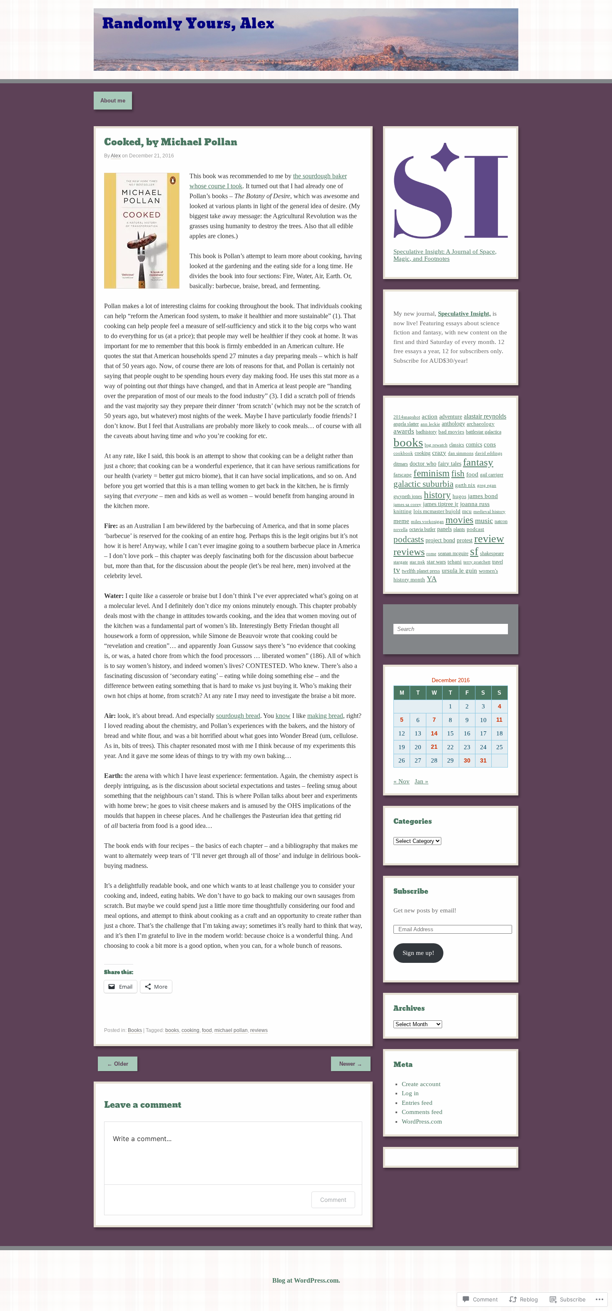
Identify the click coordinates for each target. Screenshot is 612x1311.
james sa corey (407, 504)
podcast (475, 529)
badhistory (426, 432)
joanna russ (475, 504)
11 (499, 720)
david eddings (488, 453)
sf (474, 551)
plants (459, 529)
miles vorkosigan (427, 521)
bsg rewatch (436, 444)
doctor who (423, 464)
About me (112, 100)
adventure (450, 416)
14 (434, 733)
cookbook (403, 453)
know (283, 715)
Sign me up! (418, 953)
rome (431, 553)
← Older (117, 1064)
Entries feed (417, 1102)
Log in (410, 1093)
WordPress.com (422, 1121)
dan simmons (460, 453)
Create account (421, 1084)
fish (458, 474)
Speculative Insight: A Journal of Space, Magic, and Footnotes (445, 255)
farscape (402, 475)
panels (444, 529)
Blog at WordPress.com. (306, 1280)
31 (483, 761)
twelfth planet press (421, 571)
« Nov (401, 781)
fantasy (478, 462)
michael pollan (231, 1030)
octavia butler (422, 529)
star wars (436, 562)
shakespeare (492, 553)
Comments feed (422, 1112)
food (207, 1030)
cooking (190, 1030)
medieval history (489, 511)
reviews (259, 1030)
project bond (440, 540)
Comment (333, 1199)
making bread (325, 715)
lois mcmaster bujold (436, 511)
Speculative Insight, (464, 313)
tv (396, 569)
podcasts (408, 539)
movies (459, 520)
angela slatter (406, 424)
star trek (417, 561)
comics (474, 444)
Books (135, 1030)
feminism (431, 473)
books (172, 1030)
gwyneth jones (407, 496)
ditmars (400, 464)
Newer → (350, 1064)
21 (434, 747)
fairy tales (449, 464)
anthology (453, 423)
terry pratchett (476, 562)
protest (465, 540)
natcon (501, 521)
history (437, 494)
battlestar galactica (483, 432)
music (484, 520)
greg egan (486, 485)
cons (490, 444)
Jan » (421, 781)
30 (467, 761)
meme (401, 521)
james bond (483, 496)
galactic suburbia (423, 484)
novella (400, 529)
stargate (400, 561)
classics (456, 445)
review (489, 539)
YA (432, 579)
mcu (467, 511)
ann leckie (430, 423)
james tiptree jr (440, 504)
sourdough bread (238, 715)
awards (403, 431)
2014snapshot (406, 416)
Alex (116, 156)
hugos (459, 496)
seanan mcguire (453, 553)
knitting (402, 511)
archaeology (481, 424)
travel (497, 562)
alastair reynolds (485, 416)
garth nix (465, 485)
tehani (455, 561)
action (430, 416)
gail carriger (491, 475)
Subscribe (410, 891)
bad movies (451, 432)
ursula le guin (459, 570)
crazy (439, 452)
